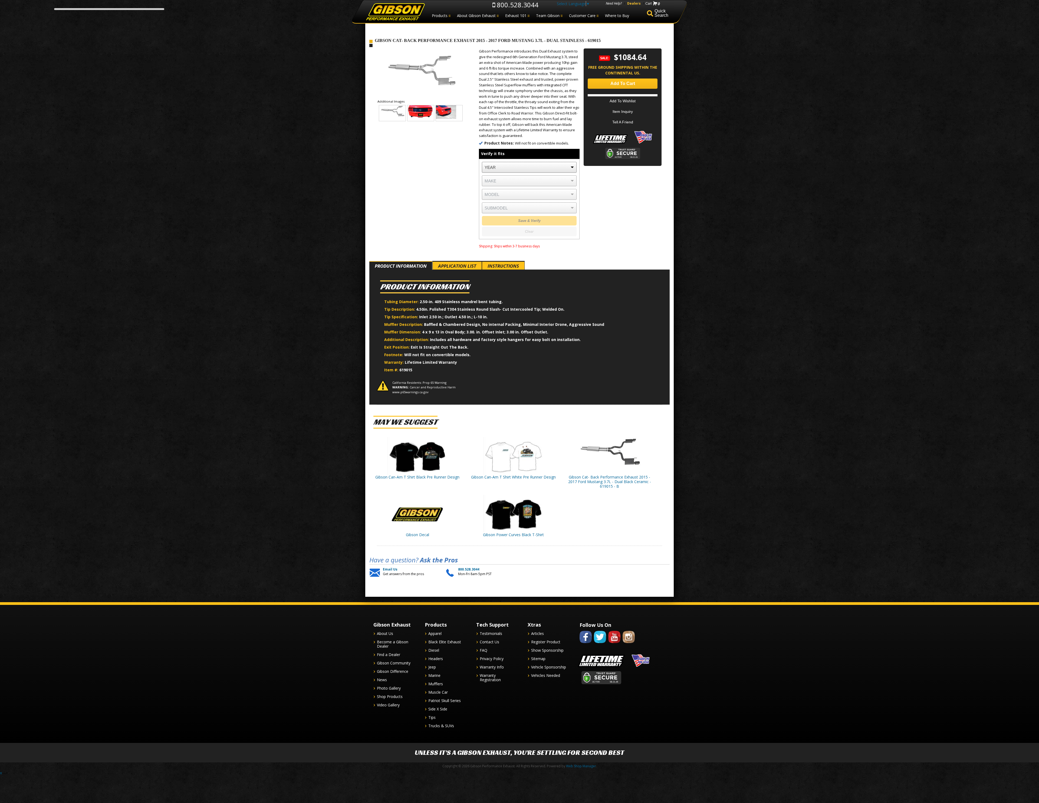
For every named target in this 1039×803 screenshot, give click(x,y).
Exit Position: (397, 347)
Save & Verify (529, 221)
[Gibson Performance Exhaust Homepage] (395, 12)
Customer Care (582, 15)
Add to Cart (622, 83)
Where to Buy (617, 15)
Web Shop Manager (581, 766)
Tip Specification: (401, 316)
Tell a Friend (622, 122)
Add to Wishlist (623, 101)
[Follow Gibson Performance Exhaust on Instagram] (629, 644)
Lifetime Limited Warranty (431, 362)
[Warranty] (610, 143)
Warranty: (394, 362)
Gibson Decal (417, 534)
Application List (457, 266)
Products (440, 15)
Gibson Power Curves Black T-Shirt (513, 534)
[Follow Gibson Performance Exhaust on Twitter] (600, 644)
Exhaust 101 (516, 15)
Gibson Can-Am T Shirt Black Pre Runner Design (417, 477)
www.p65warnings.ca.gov (410, 392)
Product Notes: (499, 143)
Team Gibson (548, 15)
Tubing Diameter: (402, 301)
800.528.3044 (516, 4)
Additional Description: (407, 339)
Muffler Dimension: (403, 332)
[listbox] (529, 167)
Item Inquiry (623, 111)
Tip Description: (400, 309)
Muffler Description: (404, 324)
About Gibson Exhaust (476, 15)
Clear (529, 232)
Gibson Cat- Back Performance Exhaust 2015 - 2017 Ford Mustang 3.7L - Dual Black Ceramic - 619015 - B (609, 481)
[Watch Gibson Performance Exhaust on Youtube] (614, 644)
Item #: (391, 369)
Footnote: (394, 354)
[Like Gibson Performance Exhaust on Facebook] (586, 644)
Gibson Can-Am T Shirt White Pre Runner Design (513, 477)
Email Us (390, 569)
